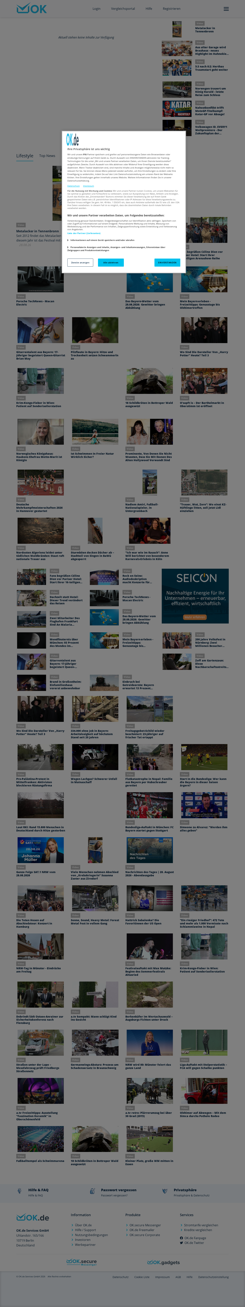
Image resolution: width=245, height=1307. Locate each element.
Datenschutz (73, 185)
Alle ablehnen (110, 262)
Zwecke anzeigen (80, 262)
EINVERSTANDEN (167, 262)
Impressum (88, 185)
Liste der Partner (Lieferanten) (84, 233)
